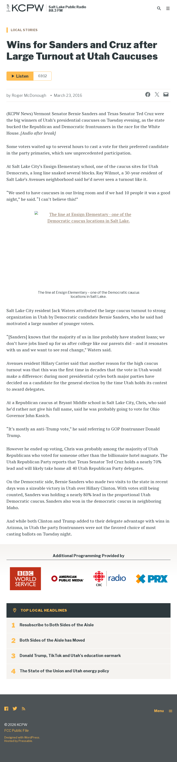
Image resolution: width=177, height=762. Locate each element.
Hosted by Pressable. (18, 741)
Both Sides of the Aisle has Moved (52, 640)
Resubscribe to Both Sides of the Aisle (57, 625)
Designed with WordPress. (22, 737)
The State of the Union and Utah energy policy (64, 671)
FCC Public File (16, 731)
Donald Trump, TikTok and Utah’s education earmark (70, 655)
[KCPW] (25, 8)
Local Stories (24, 30)
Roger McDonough (29, 95)
